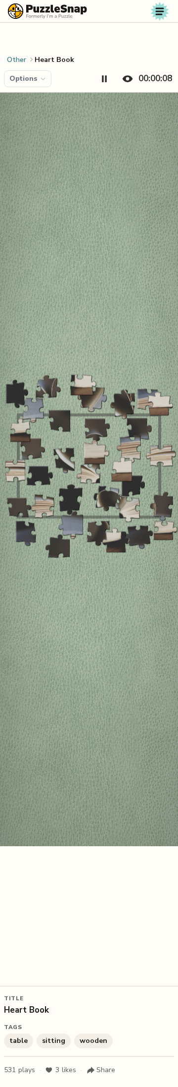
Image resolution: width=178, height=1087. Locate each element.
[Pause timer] (104, 79)
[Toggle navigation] (159, 11)
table (18, 1040)
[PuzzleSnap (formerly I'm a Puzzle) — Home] (47, 11)
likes (65, 1070)
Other (16, 59)
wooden (93, 1040)
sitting (53, 1040)
